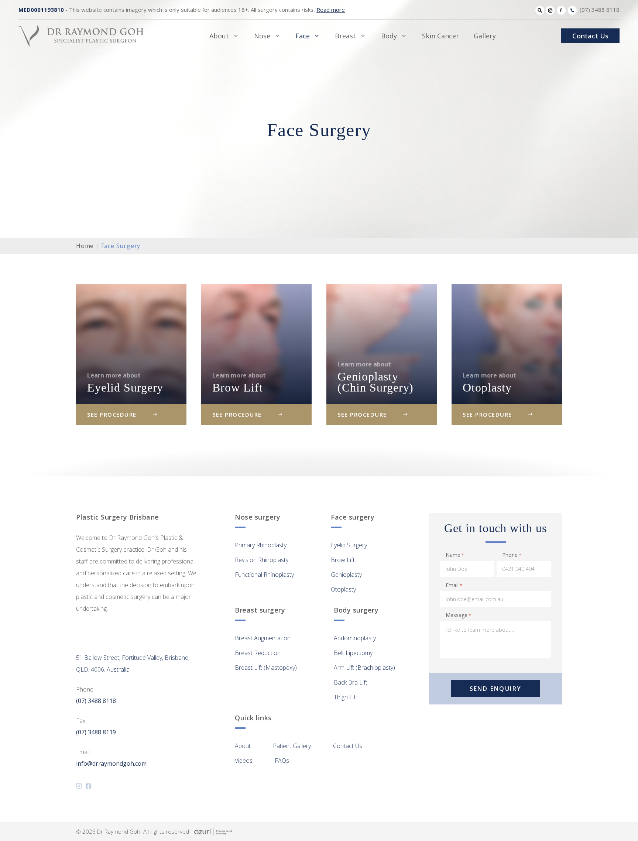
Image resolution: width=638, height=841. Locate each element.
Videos (244, 760)
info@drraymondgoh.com (111, 763)
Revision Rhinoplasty (261, 560)
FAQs (282, 760)
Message (458, 614)
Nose (262, 35)
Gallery (485, 35)
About (219, 35)
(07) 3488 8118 (600, 9)
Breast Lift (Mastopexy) (266, 668)
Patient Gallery (292, 746)
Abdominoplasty (355, 638)
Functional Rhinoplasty (264, 575)
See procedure (112, 414)
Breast (345, 35)
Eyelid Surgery (349, 545)
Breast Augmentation (263, 638)
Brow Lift (343, 560)
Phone (511, 554)
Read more (330, 9)
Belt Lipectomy (353, 653)
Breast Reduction (258, 653)
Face (302, 35)
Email (454, 585)
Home (85, 246)
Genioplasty (346, 575)
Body (389, 35)
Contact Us (590, 35)
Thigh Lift (345, 697)
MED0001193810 (41, 9)
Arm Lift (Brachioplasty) (364, 668)
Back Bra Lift (350, 682)
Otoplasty (343, 589)
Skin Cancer (440, 35)
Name (455, 554)
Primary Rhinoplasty (261, 545)
